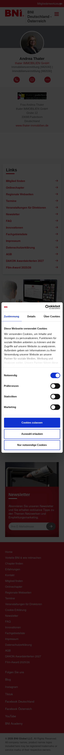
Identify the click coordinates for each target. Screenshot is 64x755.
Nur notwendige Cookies (32, 444)
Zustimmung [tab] (11, 316)
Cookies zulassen (32, 422)
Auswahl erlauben (32, 433)
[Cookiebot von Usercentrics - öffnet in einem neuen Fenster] (45, 307)
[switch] (55, 386)
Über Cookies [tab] (52, 316)
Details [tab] (31, 316)
